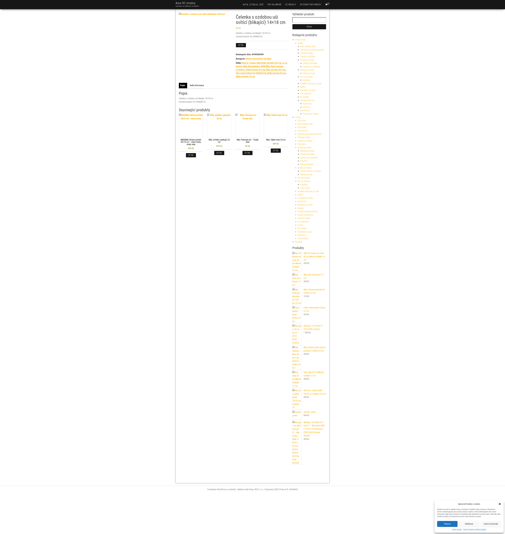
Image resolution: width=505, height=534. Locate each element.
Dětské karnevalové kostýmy (258, 59)
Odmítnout (469, 524)
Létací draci (305, 188)
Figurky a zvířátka (307, 56)
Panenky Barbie (306, 164)
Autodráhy (302, 127)
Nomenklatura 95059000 (258, 66)
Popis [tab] (182, 85)
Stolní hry (307, 107)
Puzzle (300, 225)
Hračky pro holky (307, 60)
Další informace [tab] (197, 85)
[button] (499, 504)
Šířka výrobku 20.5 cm (275, 70)
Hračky (300, 43)
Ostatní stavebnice (306, 215)
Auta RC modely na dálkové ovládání (474, 529)
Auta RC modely (185, 3)
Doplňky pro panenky (311, 66)
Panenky (303, 161)
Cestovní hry (303, 130)
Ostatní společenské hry (308, 211)
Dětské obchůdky (310, 63)
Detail (241, 45)
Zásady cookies (457, 529)
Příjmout (447, 524)
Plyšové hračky (304, 218)
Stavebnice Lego (305, 232)
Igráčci (303, 87)
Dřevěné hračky (306, 53)
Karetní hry (307, 103)
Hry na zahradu (306, 77)
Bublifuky (306, 80)
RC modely (290, 4)
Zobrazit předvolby (491, 524)
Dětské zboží (300, 39)
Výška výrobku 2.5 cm (245, 76)
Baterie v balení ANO (251, 63)
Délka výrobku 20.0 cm (271, 63)
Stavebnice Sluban (311, 114)
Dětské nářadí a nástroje (310, 171)
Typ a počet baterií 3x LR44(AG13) (251, 73)
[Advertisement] (252, 514)
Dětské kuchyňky (307, 151)
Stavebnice (305, 110)
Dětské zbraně (309, 73)
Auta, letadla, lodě (253, 4)
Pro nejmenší (274, 4)
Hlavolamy (302, 144)
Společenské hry (307, 100)
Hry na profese (304, 178)
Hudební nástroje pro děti (310, 83)
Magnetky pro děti (305, 205)
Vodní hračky (303, 238)
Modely (301, 208)
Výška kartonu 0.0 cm (276, 73)
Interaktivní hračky (310, 4)
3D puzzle (302, 120)
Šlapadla (298, 242)
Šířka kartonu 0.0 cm (256, 70)
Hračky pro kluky (307, 70)
